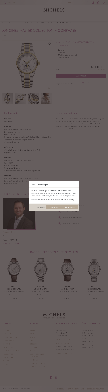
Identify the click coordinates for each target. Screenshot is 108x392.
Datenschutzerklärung (66, 199)
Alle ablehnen (54, 207)
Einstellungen (40, 207)
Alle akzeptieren (70, 207)
